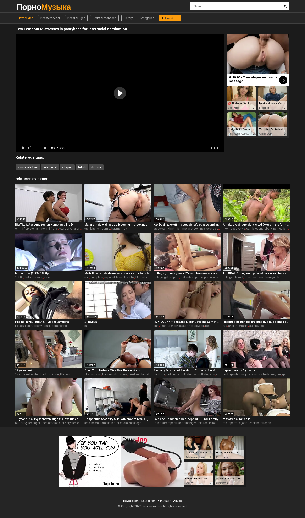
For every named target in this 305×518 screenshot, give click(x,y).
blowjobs (141, 277)
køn (227, 228)
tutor (248, 277)
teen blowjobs (125, 277)
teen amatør (49, 423)
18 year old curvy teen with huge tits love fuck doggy (48, 419)
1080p (19, 277)
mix (225, 423)
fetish (82, 167)
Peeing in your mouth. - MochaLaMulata (42, 321)
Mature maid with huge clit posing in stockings (115, 224)
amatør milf (44, 228)
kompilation (107, 423)
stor (55, 228)
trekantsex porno (192, 277)
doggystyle (238, 228)
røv (125, 228)
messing (37, 277)
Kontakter (164, 500)
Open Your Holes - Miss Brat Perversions (112, 370)
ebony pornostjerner (278, 228)
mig (86, 277)
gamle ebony (254, 228)
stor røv (254, 325)
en (16, 228)
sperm (233, 423)
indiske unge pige (211, 228)
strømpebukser (28, 167)
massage (135, 423)
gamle (106, 228)
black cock (47, 374)
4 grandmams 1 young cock (242, 370)
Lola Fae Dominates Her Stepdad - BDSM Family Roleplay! (187, 419)
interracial (50, 167)
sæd (87, 423)
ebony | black (42, 325)
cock (226, 374)
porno (208, 277)
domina (96, 167)
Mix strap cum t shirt (236, 419)
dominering (59, 325)
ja (85, 325)
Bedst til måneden (104, 18)
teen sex (258, 277)
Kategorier (147, 18)
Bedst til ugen (76, 18)
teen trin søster (178, 325)
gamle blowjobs (240, 374)
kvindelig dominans (114, 374)
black (20, 325)
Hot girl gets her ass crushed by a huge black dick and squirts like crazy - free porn (256, 321)
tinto (28, 277)
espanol (109, 277)
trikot (212, 423)
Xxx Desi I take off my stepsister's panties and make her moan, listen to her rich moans (187, 224)
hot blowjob (196, 325)
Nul (17, 423)
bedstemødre (272, 374)
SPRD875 (90, 321)
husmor (116, 228)
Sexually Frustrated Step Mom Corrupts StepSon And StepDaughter (187, 370)
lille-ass (65, 374)
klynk (171, 228)
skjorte (243, 423)
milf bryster (27, 228)
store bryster (67, 423)
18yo (18, 374)
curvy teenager (30, 423)
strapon (67, 167)
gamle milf (236, 277)
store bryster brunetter (74, 228)
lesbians (254, 423)
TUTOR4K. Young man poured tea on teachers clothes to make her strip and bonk (256, 273)
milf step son (206, 374)
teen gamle (272, 277)
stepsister (160, 228)
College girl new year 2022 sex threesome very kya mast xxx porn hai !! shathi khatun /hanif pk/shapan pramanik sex (187, 273)
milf (225, 277)
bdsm (95, 423)
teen (163, 325)
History (128, 18)
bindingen (190, 423)
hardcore (159, 374)
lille (57, 374)
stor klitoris (91, 228)
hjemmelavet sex (187, 228)
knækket (134, 374)
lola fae (203, 423)
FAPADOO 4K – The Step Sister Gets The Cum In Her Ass (187, 321)
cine (47, 277)
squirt (29, 325)
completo (97, 277)
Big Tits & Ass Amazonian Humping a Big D (44, 224)
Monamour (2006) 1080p (32, 273)
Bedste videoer (50, 18)
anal (156, 325)
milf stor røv (189, 374)
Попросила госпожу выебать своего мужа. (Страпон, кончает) (118, 419)
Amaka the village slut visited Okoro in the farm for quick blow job (256, 224)
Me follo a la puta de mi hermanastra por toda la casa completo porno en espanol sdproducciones (118, 273)
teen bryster (31, 374)
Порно (27, 7)
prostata (122, 423)
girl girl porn (171, 277)
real (207, 325)
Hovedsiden (25, 18)
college (158, 277)
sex (263, 325)
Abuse (177, 500)
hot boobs (173, 374)
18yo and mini (24, 370)
